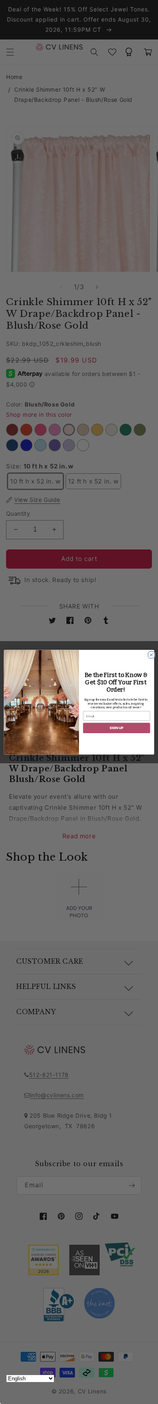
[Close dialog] (150, 653)
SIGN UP (116, 727)
